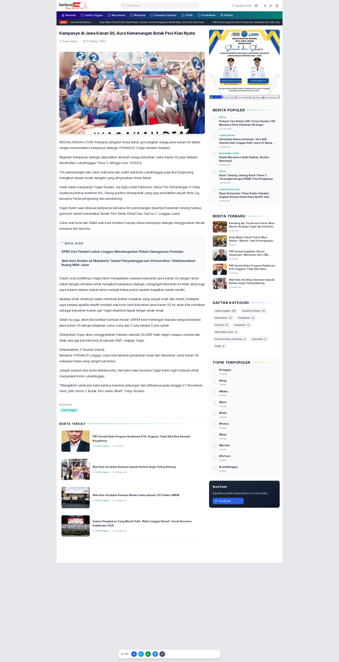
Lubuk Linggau (94, 15)
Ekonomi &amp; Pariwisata (230, 339)
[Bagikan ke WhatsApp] (148, 654)
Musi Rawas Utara (226, 331)
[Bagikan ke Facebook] (134, 654)
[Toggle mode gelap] (256, 5)
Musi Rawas (223, 317)
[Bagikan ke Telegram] (155, 654)
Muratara (139, 15)
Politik (189, 15)
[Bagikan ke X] (141, 654)
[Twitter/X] (271, 5)
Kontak (228, 15)
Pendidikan (209, 15)
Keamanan (259, 339)
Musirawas (118, 15)
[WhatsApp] (277, 5)
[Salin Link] (162, 654)
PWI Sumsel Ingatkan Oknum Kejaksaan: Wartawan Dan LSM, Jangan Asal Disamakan (248, 22)
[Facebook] (265, 5)
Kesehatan (241, 324)
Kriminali (221, 324)
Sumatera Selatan (165, 15)
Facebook (225, 500)
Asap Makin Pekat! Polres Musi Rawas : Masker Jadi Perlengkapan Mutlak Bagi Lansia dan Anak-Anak (144, 22)
